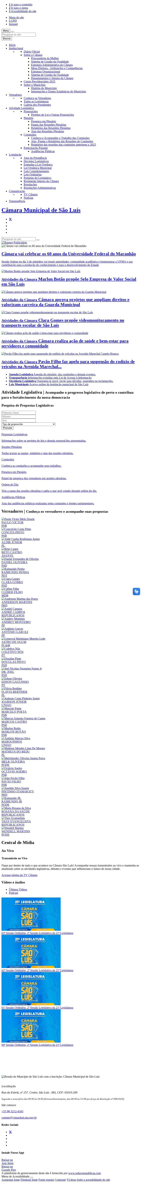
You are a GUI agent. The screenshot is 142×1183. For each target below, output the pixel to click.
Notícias (28, 197)
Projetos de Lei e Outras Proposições (52, 114)
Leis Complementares (36, 171)
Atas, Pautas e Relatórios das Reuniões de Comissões (62, 141)
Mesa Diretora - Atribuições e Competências (57, 68)
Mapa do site (16, 17)
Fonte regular (46, 1179)
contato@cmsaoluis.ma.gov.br (19, 1117)
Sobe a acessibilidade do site (93, 1179)
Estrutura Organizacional (45, 71)
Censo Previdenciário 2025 (39, 81)
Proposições (31, 111)
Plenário (28, 118)
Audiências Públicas (43, 151)
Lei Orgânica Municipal (38, 167)
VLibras (72, 1179)
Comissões (30, 134)
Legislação (15, 154)
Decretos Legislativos (36, 161)
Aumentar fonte (10, 1179)
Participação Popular (36, 147)
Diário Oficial (32, 51)
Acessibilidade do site (22, 11)
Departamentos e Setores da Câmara (52, 78)
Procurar (7, 428)
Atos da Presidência (35, 157)
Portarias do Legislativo (37, 177)
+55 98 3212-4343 (12, 1111)
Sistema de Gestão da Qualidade (50, 61)
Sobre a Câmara (33, 54)
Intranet (13, 24)
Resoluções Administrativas (40, 187)
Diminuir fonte (29, 1179)
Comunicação (17, 191)
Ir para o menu (18, 7)
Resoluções (30, 184)
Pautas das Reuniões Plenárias (48, 124)
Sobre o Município (34, 84)
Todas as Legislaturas (36, 101)
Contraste (60, 1179)
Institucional (16, 48)
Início (12, 45)
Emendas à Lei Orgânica (38, 164)
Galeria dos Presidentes (37, 104)
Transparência (17, 201)
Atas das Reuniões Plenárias (47, 131)
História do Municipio (44, 88)
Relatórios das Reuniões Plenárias (50, 128)
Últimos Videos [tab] (18, 889)
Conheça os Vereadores (37, 98)
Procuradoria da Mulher (45, 58)
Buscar (7, 38)
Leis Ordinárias (33, 174)
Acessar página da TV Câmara (19, 875)
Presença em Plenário (43, 121)
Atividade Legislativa (21, 108)
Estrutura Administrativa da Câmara (52, 64)
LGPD (13, 20)
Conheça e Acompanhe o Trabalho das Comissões (60, 138)
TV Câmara (31, 194)
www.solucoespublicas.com (84, 1173)
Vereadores (15, 94)
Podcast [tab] (13, 892)
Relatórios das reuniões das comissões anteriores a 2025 (63, 144)
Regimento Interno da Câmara (41, 181)
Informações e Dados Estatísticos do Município (58, 91)
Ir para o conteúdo (20, 4)
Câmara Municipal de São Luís (40, 210)
